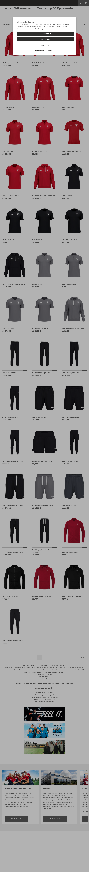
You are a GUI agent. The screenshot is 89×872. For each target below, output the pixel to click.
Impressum (50, 50)
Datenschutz (39, 50)
